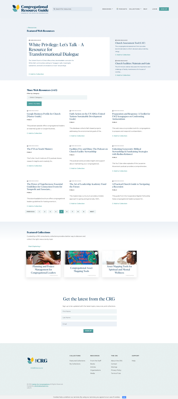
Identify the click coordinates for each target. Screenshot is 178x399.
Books (92, 364)
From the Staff (95, 361)
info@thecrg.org (37, 368)
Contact (114, 364)
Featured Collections (77, 361)
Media (92, 373)
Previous (30, 211)
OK (124, 397)
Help (145, 9)
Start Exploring (34, 246)
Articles (93, 367)
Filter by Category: (33, 93)
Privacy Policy (116, 370)
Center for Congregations (41, 384)
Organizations (95, 370)
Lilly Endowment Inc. (41, 386)
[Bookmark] (58, 253)
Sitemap (114, 367)
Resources (106, 9)
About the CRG (116, 361)
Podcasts (123, 9)
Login (154, 9)
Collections (134, 9)
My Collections (75, 364)
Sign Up (164, 9)
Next (92, 211)
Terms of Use (116, 373)
